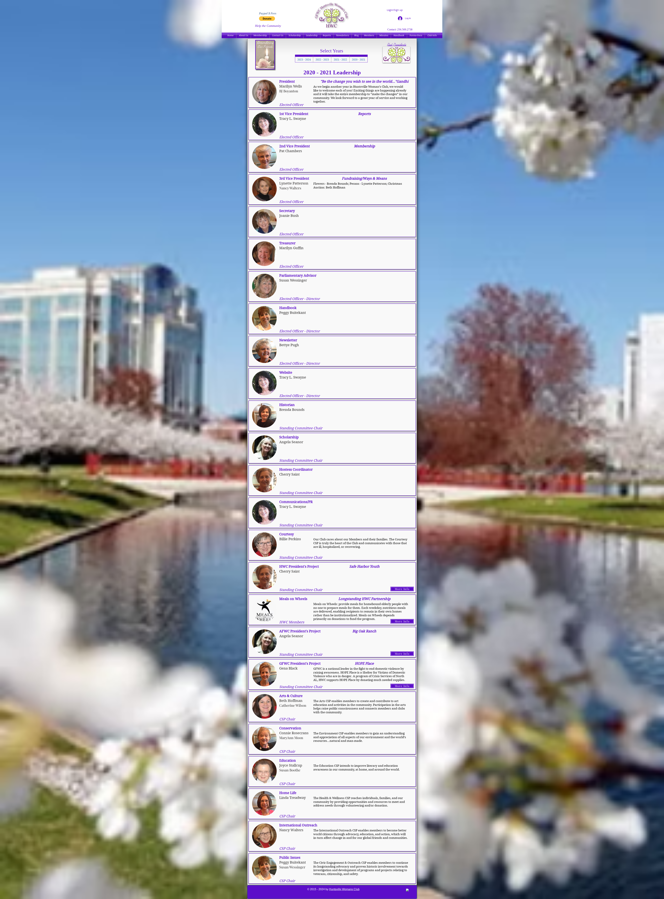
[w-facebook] (407, 890)
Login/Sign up (395, 10)
